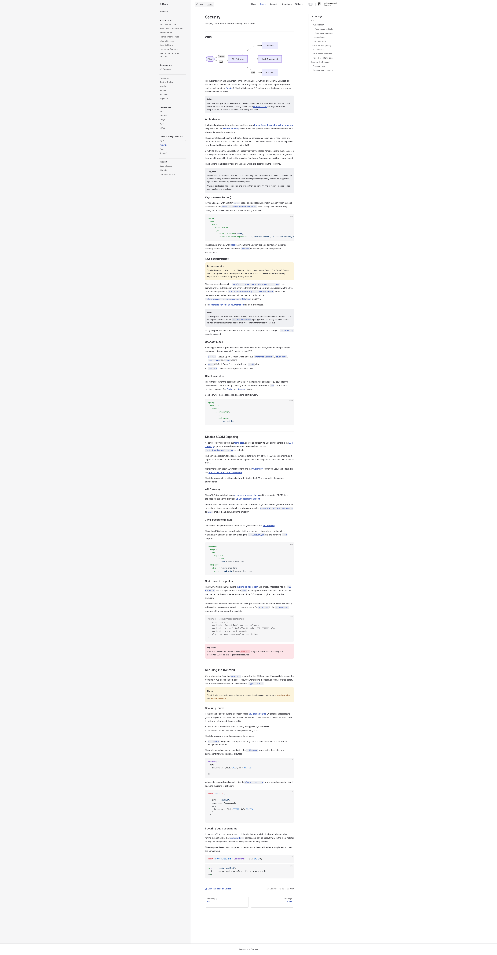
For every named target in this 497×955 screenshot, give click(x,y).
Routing (229, 88)
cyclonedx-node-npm (247, 587)
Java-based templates (322, 54)
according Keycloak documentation (226, 304)
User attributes (319, 37)
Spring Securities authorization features (273, 125)
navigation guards (257, 713)
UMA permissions (218, 698)
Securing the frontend (320, 62)
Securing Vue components (324, 70)
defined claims (260, 106)
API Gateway (318, 49)
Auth (313, 21)
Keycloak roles (283, 695)
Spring (230, 389)
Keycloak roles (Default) (324, 29)
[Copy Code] (290, 218)
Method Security (231, 128)
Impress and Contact (248, 949)
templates (239, 442)
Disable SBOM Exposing (321, 45)
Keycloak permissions (324, 33)
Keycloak (242, 389)
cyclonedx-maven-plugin (246, 495)
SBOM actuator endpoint (248, 498)
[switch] (310, 4)
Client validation (319, 41)
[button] (172, 65)
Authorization (318, 25)
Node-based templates (323, 58)
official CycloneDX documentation (225, 472)
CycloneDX (257, 468)
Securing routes (319, 66)
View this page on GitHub (219, 889)
